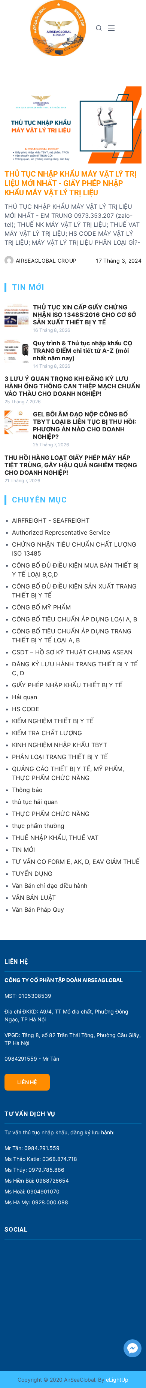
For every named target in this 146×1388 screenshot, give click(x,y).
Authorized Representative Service (61, 532)
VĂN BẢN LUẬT (34, 897)
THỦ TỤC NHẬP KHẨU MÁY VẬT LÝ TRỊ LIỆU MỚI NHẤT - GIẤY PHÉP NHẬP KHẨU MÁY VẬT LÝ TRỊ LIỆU (70, 183)
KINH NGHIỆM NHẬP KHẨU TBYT (59, 745)
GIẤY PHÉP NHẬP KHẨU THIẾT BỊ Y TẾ (67, 685)
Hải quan (24, 697)
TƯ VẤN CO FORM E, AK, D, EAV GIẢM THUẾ (76, 861)
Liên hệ (27, 1082)
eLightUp (116, 1379)
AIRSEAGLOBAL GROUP (46, 260)
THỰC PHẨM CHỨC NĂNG (50, 813)
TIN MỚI (23, 849)
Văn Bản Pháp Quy (38, 909)
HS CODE (25, 709)
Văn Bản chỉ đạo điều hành (49, 885)
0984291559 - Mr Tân (31, 1058)
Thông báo (27, 790)
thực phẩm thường (38, 825)
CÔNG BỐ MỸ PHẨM (41, 607)
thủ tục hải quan (35, 801)
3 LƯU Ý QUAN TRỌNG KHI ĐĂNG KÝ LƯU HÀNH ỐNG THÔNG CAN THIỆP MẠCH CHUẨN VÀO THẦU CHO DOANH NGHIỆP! (72, 386)
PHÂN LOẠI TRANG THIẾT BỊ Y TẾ (60, 757)
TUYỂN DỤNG (32, 873)
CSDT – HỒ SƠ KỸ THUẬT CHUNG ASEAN (72, 652)
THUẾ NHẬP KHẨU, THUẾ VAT (55, 837)
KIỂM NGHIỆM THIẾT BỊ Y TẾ (53, 721)
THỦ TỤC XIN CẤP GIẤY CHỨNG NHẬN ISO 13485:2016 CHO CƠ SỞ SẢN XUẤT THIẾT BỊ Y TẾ (84, 314)
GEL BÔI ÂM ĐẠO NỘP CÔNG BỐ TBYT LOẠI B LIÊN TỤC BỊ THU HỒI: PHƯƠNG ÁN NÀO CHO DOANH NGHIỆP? (84, 425)
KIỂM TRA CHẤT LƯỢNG (47, 733)
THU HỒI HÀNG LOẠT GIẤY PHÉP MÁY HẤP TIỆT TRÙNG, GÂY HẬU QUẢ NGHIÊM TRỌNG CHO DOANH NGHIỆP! (70, 465)
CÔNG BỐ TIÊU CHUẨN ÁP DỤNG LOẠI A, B (74, 619)
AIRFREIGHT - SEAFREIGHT (50, 520)
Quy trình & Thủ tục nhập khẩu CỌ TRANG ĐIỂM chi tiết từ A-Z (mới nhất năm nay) (83, 350)
